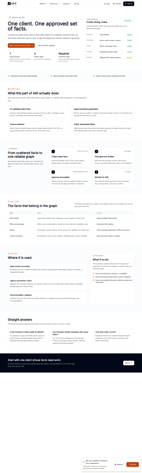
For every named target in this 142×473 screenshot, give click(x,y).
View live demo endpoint (46, 45)
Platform (42, 4)
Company (66, 4)
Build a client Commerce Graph (20, 45)
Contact (118, 4)
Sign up (130, 4)
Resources (54, 4)
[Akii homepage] (12, 3)
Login (108, 4)
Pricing (76, 4)
